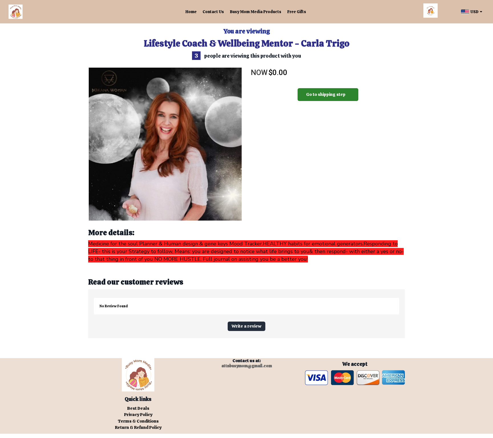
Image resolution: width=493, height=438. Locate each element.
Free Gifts (296, 11)
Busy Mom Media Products (255, 11)
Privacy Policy (138, 414)
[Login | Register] (448, 12)
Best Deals (138, 408)
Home (191, 11)
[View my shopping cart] (430, 11)
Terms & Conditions (138, 421)
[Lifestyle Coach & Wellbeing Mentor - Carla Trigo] (165, 144)
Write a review (246, 326)
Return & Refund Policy (138, 427)
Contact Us (213, 11)
